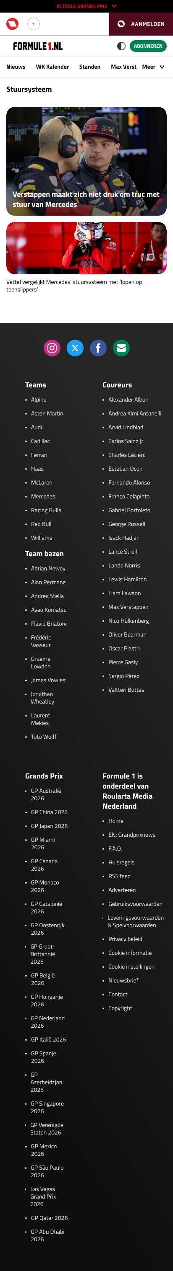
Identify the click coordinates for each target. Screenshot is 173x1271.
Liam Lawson (124, 593)
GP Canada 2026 (44, 865)
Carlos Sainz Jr (125, 441)
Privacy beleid (125, 939)
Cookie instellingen (131, 967)
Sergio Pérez (123, 676)
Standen (89, 66)
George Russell (126, 524)
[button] (141, 24)
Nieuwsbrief (123, 981)
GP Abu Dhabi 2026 (47, 1235)
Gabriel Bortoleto (129, 510)
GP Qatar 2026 (49, 1218)
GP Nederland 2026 (48, 1022)
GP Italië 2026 (48, 1040)
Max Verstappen (131, 66)
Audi (36, 427)
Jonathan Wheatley (42, 698)
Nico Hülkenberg (128, 621)
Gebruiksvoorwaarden (135, 904)
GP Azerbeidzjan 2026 (46, 1082)
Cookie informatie (130, 953)
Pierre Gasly (123, 662)
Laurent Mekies (40, 719)
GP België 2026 (43, 979)
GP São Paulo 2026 (47, 1171)
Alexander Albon (128, 400)
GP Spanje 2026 (43, 1057)
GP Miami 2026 (43, 843)
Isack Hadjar (123, 538)
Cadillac (40, 441)
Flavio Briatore (49, 624)
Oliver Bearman (127, 635)
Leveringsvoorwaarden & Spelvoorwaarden (135, 921)
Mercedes (43, 496)
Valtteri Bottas (126, 690)
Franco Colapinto (128, 496)
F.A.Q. (115, 849)
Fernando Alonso (129, 483)
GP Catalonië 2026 (46, 907)
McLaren (41, 483)
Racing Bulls (46, 510)
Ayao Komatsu (49, 610)
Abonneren (148, 46)
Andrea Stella (47, 596)
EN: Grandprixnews (131, 835)
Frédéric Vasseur (41, 641)
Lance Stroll (122, 552)
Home (115, 821)
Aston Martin (47, 414)
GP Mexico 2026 (44, 1150)
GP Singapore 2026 (47, 1107)
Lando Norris (124, 566)
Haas (37, 469)
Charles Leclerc (126, 455)
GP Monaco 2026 (45, 886)
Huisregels (121, 862)
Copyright (120, 1008)
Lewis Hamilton (127, 579)
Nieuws (16, 66)
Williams (41, 538)
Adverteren (122, 890)
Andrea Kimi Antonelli (134, 414)
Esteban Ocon (125, 469)
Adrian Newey (48, 568)
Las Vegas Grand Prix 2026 (43, 1197)
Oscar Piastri (124, 648)
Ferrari (39, 455)
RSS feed (119, 876)
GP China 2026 (49, 812)
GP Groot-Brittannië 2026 (42, 954)
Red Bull (41, 524)
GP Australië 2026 (46, 794)
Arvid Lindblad (125, 427)
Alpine (39, 400)
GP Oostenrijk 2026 (47, 929)
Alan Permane (48, 582)
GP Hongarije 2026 (47, 1000)
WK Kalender (52, 66)
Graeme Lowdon (41, 662)
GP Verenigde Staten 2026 (46, 1129)
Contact (117, 994)
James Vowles (48, 680)
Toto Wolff (44, 737)
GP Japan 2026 (49, 826)
